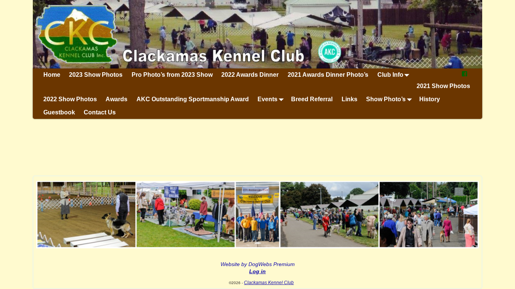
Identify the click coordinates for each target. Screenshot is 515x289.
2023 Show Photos (96, 74)
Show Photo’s (386, 99)
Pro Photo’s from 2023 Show (172, 74)
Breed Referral (312, 99)
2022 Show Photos (70, 99)
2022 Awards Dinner (250, 74)
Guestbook (59, 112)
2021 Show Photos (443, 86)
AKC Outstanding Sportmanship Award (192, 99)
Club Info (390, 74)
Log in (257, 271)
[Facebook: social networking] (464, 75)
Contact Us (100, 112)
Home (51, 74)
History (429, 99)
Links (349, 99)
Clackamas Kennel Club (269, 282)
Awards (116, 99)
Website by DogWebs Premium (258, 264)
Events (267, 99)
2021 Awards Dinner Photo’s (328, 74)
